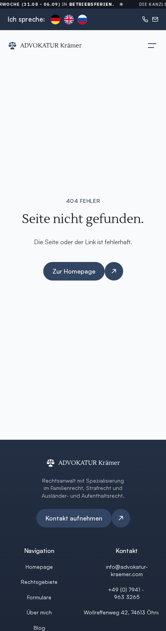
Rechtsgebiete (39, 581)
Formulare (39, 597)
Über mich (39, 612)
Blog (39, 627)
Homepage (39, 566)
